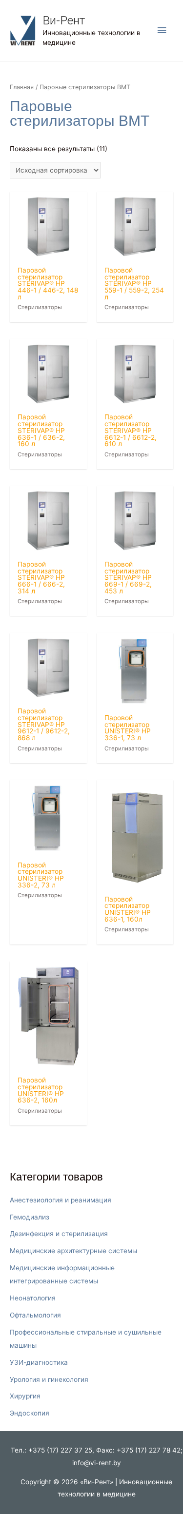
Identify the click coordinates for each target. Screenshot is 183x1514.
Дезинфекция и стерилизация (59, 1234)
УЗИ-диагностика (39, 1362)
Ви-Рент (63, 20)
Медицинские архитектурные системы (73, 1251)
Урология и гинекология (49, 1379)
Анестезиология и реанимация (60, 1200)
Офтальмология (35, 1315)
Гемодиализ (29, 1217)
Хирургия (25, 1396)
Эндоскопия (29, 1413)
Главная (22, 87)
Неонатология (33, 1298)
